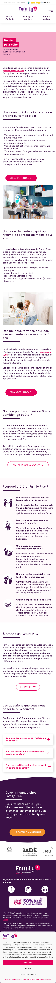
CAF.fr (5, 920)
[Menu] (51, 10)
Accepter (28, 962)
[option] (13, 851)
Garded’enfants (9, 17)
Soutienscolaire (46, 17)
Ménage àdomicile (28, 17)
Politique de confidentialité (40, 979)
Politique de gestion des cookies (16, 979)
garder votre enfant (13, 70)
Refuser (28, 968)
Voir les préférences (28, 974)
